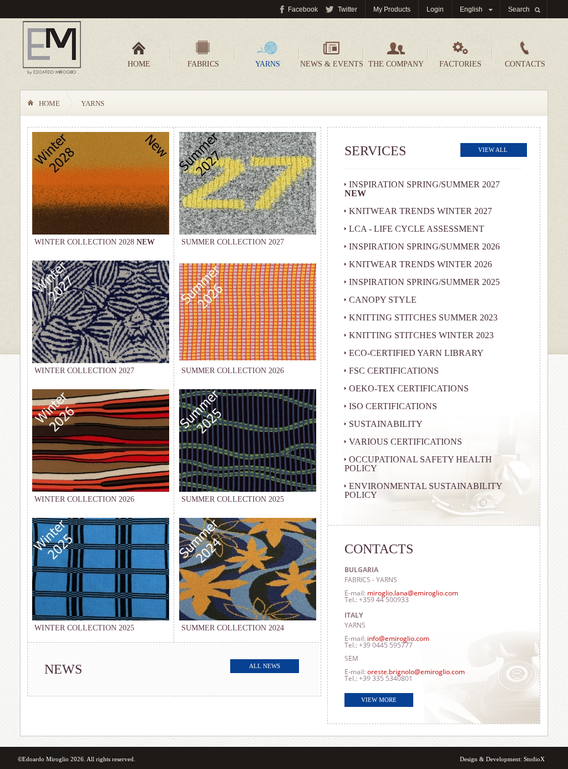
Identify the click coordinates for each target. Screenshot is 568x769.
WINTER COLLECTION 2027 (84, 370)
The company (396, 64)
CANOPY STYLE (383, 299)
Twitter (347, 9)
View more (379, 699)
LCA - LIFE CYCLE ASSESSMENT (416, 228)
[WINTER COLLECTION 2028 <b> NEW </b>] (100, 232)
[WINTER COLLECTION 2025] (100, 618)
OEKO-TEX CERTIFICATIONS (409, 388)
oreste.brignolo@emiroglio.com (416, 671)
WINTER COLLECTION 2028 (94, 242)
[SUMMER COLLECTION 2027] (247, 232)
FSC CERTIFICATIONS (394, 370)
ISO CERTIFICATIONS (393, 406)
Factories (460, 64)
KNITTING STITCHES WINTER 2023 (421, 335)
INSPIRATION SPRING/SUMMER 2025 (424, 282)
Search (519, 9)
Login (435, 9)
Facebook (303, 9)
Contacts (525, 64)
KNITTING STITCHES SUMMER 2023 (423, 317)
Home (139, 64)
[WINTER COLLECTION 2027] (100, 360)
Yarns (267, 64)
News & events (331, 64)
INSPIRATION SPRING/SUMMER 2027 (422, 189)
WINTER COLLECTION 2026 (84, 499)
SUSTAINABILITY (386, 424)
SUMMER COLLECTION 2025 (232, 499)
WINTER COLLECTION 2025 (84, 628)
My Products (391, 9)
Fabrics (203, 64)
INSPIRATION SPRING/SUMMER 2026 (424, 246)
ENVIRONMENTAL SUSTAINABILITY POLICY (423, 490)
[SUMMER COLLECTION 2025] (247, 489)
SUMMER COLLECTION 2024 (232, 628)
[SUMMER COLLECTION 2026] (247, 360)
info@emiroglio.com (398, 638)
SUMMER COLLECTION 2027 (232, 242)
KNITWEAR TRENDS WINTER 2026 (420, 264)
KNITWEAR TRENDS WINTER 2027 (420, 211)
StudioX (534, 759)
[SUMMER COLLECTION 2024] (247, 618)
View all (493, 149)
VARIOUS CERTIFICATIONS (405, 441)
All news (264, 666)
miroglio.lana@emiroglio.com (412, 593)
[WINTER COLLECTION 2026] (100, 489)
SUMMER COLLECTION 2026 (232, 370)
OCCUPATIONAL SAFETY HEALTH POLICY (418, 464)
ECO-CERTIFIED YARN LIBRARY (416, 353)
